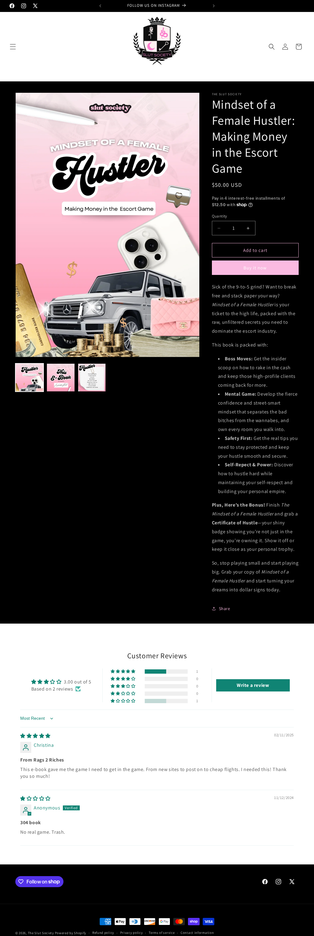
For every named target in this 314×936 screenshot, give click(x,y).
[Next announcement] (213, 6)
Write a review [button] (253, 685)
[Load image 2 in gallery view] (61, 377)
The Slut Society (41, 933)
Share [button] (224, 608)
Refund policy (103, 932)
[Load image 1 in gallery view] (29, 377)
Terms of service (161, 932)
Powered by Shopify (70, 933)
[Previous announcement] (100, 6)
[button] (13, 46)
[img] (35, 736)
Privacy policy (131, 932)
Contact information (197, 932)
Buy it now (255, 268)
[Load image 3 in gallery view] (92, 377)
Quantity (219, 216)
